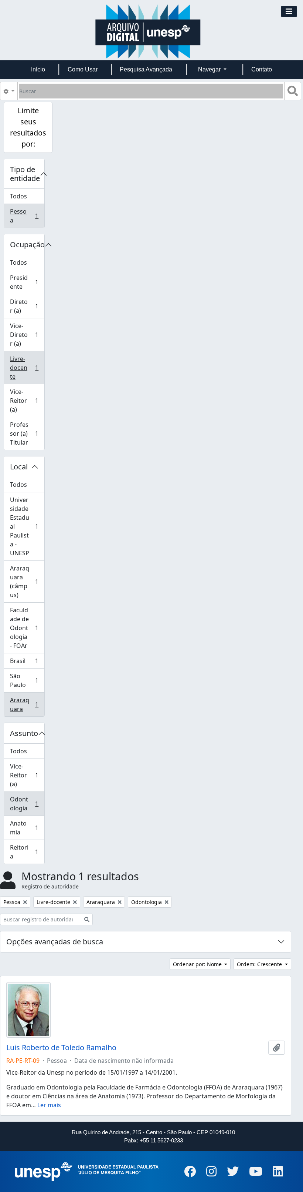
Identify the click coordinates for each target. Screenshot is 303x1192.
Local (19, 467)
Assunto (24, 733)
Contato (261, 69)
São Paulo (27, 680)
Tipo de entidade (25, 173)
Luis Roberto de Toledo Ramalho (61, 1047)
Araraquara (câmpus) (27, 581)
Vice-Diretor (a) (27, 335)
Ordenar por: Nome (198, 964)
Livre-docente (27, 368)
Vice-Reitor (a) (27, 400)
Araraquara (27, 704)
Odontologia (27, 803)
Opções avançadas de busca (54, 942)
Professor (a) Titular (27, 433)
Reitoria (27, 851)
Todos (18, 196)
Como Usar (83, 69)
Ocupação (27, 245)
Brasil (27, 663)
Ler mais (49, 1105)
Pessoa (27, 215)
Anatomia (27, 827)
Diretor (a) (27, 306)
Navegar (210, 69)
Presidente (27, 282)
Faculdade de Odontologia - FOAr (27, 628)
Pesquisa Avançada (146, 69)
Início (38, 69)
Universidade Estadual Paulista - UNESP (27, 526)
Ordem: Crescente (260, 964)
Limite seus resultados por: (28, 127)
